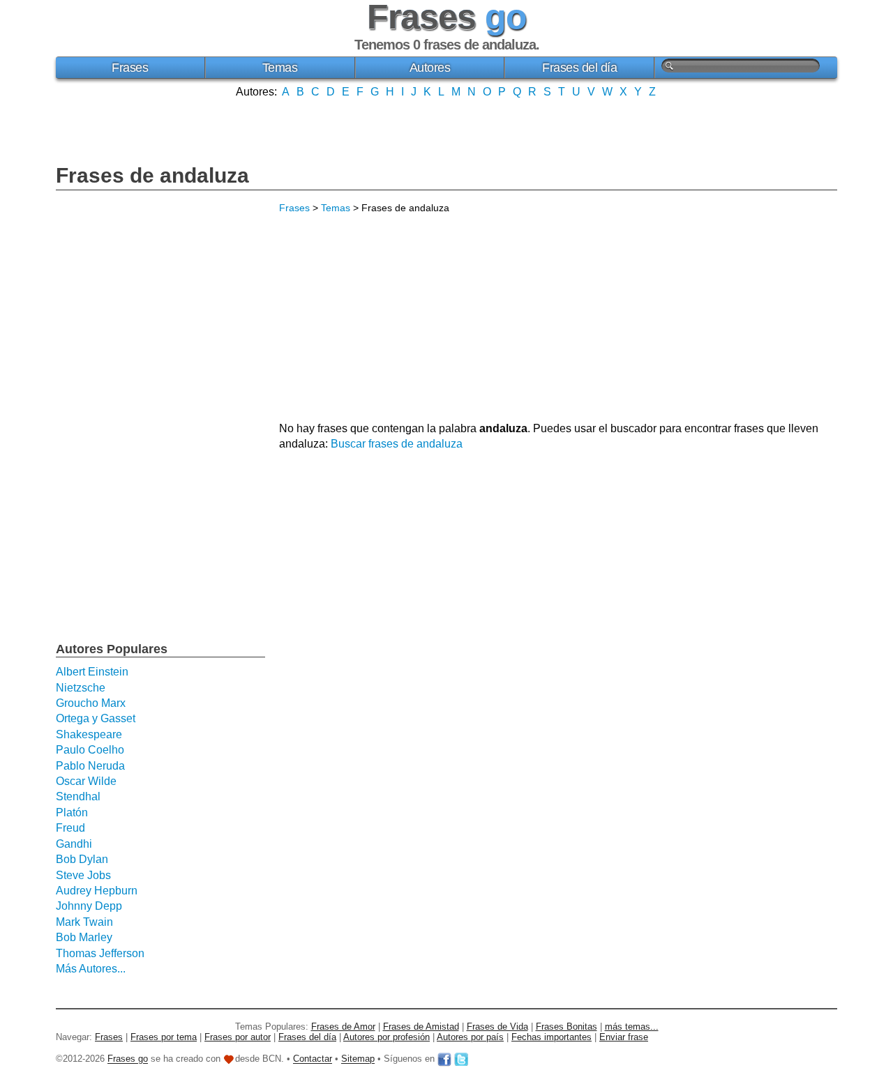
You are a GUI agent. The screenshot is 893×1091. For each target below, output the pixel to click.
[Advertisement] (446, 129)
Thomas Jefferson (100, 953)
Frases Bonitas (566, 1026)
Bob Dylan (82, 859)
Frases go (127, 1059)
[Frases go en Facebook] (444, 1059)
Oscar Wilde (86, 781)
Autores (430, 68)
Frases (130, 68)
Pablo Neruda (90, 766)
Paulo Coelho (90, 750)
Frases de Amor (343, 1026)
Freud (70, 828)
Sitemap (358, 1059)
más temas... (632, 1026)
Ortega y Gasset (95, 718)
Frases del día (579, 68)
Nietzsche (80, 688)
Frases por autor (237, 1037)
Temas (280, 68)
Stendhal (78, 796)
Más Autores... (91, 969)
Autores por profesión (386, 1037)
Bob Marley (84, 937)
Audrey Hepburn (96, 891)
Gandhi (74, 844)
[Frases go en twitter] (461, 1059)
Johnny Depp (89, 906)
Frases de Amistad (421, 1026)
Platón (72, 812)
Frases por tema (163, 1037)
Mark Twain (84, 922)
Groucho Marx (91, 703)
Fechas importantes (551, 1037)
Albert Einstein (92, 672)
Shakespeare (89, 734)
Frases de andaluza (152, 175)
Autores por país (470, 1037)
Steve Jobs (83, 875)
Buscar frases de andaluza (397, 444)
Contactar (312, 1059)
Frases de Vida (497, 1026)
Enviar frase (623, 1037)
